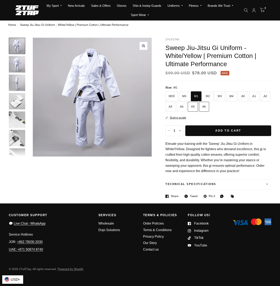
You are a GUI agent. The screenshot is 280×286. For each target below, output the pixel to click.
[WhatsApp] (222, 196)
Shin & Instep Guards (147, 5)
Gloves (121, 5)
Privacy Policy (153, 236)
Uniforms (173, 5)
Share (175, 196)
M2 (208, 96)
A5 (193, 106)
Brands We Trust (219, 5)
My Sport (53, 5)
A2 (265, 96)
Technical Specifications (190, 184)
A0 (243, 96)
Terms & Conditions (157, 230)
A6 (204, 106)
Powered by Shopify (70, 269)
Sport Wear (138, 15)
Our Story (150, 243)
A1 (254, 96)
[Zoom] (143, 46)
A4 (182, 106)
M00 (172, 96)
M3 (220, 96)
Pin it (212, 196)
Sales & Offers (101, 5)
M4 (231, 96)
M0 (184, 96)
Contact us (151, 249)
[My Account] (254, 10)
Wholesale (106, 223)
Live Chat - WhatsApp (30, 223)
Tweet (194, 196)
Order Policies (153, 223)
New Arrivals (76, 5)
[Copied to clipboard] (233, 197)
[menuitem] (54, 5)
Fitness (194, 5)
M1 (196, 96)
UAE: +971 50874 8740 (26, 249)
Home (12, 24)
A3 (170, 106)
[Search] (246, 10)
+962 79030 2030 (30, 242)
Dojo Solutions (109, 230)
